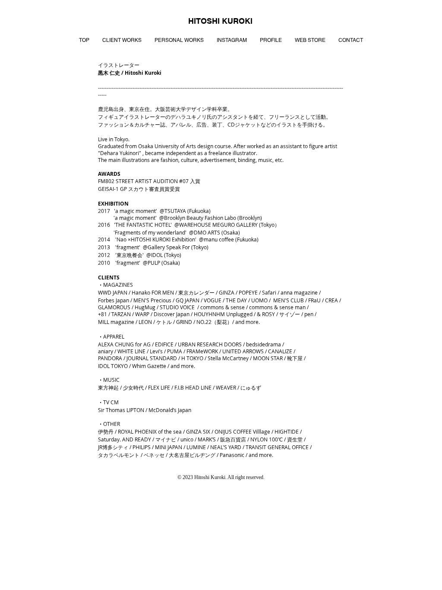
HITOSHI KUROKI (220, 20)
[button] (122, 40)
